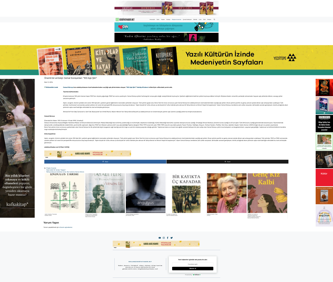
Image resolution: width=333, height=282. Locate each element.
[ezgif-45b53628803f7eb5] (166, 31)
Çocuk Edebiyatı (187, 19)
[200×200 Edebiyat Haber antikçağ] (324, 168)
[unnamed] (324, 96)
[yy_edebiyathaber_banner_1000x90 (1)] (87, 158)
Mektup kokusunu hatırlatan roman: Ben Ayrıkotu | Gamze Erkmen (65, 172)
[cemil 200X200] (324, 150)
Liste (200, 19)
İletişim (209, 19)
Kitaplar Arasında (176, 19)
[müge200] (324, 132)
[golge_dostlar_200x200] (324, 114)
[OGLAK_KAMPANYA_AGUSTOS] (324, 186)
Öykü (158, 19)
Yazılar (163, 19)
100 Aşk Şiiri (131, 87)
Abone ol (192, 268)
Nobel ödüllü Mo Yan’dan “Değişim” (56, 170)
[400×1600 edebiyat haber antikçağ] (17, 217)
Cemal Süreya (68, 87)
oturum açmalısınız (65, 227)
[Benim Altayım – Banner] (324, 204)
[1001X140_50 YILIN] (166, 15)
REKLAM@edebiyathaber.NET (140, 261)
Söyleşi (168, 19)
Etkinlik (195, 19)
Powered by (188, 274)
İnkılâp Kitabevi (142, 87)
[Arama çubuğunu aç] (214, 19)
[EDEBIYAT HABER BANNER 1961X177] (166, 74)
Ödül (204, 19)
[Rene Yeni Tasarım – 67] (324, 226)
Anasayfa (152, 19)
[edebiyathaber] (166, 42)
